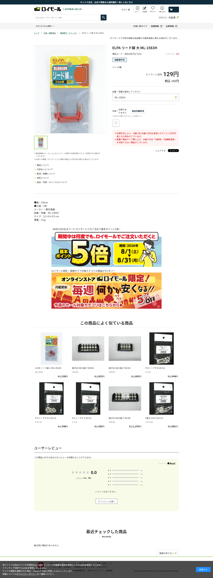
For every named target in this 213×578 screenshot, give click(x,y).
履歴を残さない (166, 553)
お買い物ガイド (140, 26)
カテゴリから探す (44, 26)
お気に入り (153, 11)
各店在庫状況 (138, 110)
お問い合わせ (162, 11)
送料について (43, 177)
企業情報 (170, 26)
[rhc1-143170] (40, 142)
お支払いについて (45, 169)
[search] (103, 17)
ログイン (137, 11)
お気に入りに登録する (115, 123)
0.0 (94, 472)
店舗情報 (155, 26)
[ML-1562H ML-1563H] (145, 97)
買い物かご (174, 9)
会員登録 (144, 11)
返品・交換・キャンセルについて (52, 182)
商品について (43, 165)
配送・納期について (46, 173)
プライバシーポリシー (27, 574)
